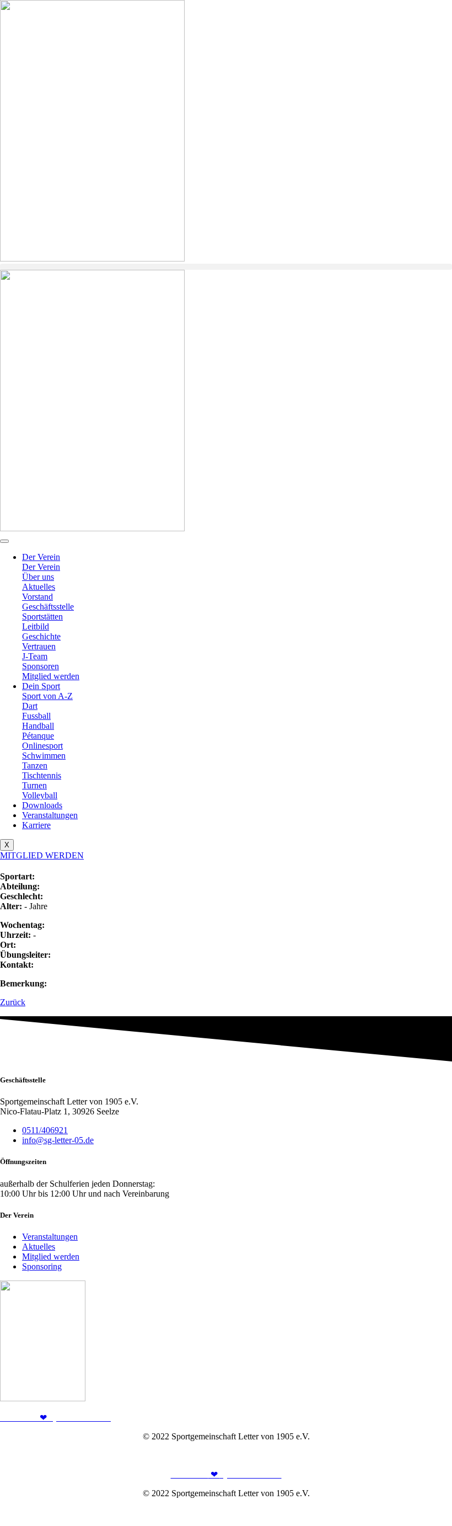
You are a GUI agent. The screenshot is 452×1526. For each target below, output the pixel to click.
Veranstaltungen (50, 815)
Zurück (12, 1002)
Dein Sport (41, 686)
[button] (226, 267)
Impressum (383, 1455)
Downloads (42, 805)
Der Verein (41, 557)
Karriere (36, 825)
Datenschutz (430, 1455)
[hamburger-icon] (4, 541)
